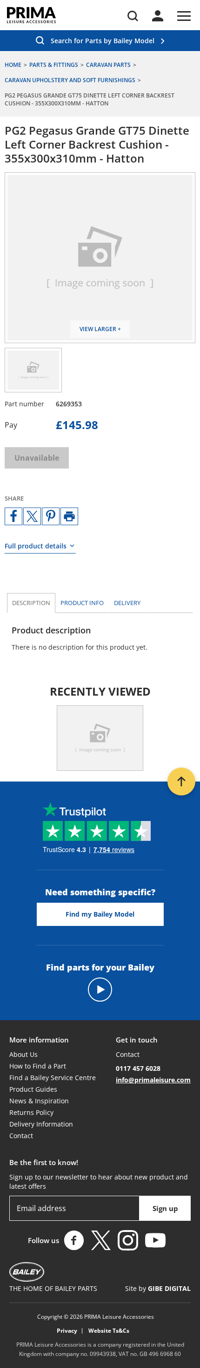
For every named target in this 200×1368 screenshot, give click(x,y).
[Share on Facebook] (13, 516)
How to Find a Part (37, 1066)
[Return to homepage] (31, 15)
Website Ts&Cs (108, 1331)
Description (31, 603)
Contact (21, 1135)
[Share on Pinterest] (51, 516)
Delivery (127, 603)
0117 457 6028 (138, 1068)
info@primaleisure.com (153, 1079)
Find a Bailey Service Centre (52, 1077)
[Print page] (69, 516)
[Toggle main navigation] (184, 16)
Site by (158, 1288)
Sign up (165, 1208)
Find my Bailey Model (100, 914)
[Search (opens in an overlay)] (132, 16)
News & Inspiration (39, 1100)
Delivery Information (41, 1124)
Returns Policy (31, 1112)
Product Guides (33, 1089)
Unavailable (36, 458)
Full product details (36, 545)
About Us (23, 1054)
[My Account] (157, 15)
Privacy (67, 1331)
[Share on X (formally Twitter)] (32, 516)
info (82, 603)
